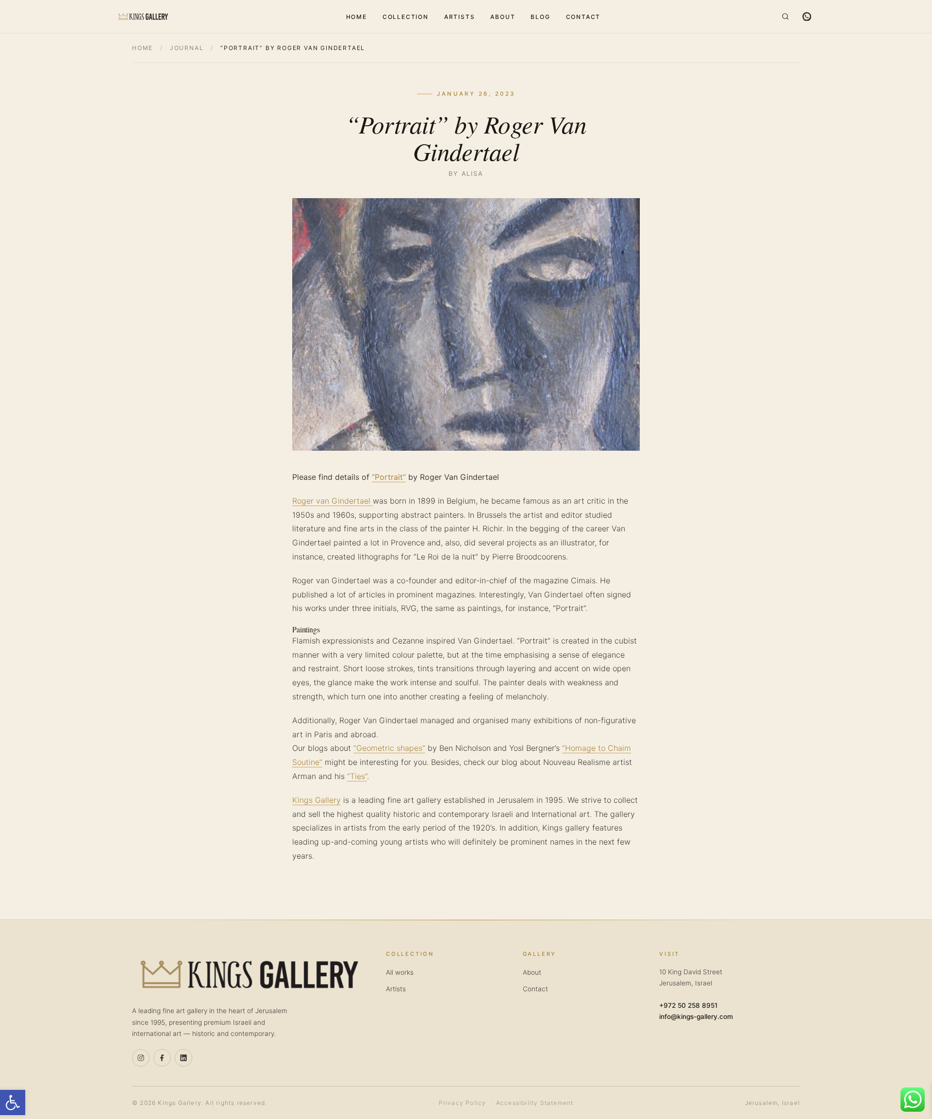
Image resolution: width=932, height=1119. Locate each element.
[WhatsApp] (807, 16)
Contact (583, 16)
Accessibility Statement (535, 1102)
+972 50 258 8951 (688, 1005)
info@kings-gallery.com (696, 1016)
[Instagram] (141, 1058)
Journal (187, 47)
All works (400, 972)
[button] (12, 1102)
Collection (406, 16)
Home (356, 16)
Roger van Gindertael (332, 501)
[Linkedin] (183, 1058)
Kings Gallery (316, 800)
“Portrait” (389, 477)
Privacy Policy (462, 1102)
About (502, 16)
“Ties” (357, 776)
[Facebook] (162, 1058)
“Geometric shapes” (389, 748)
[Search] (785, 16)
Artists (459, 16)
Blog (540, 16)
